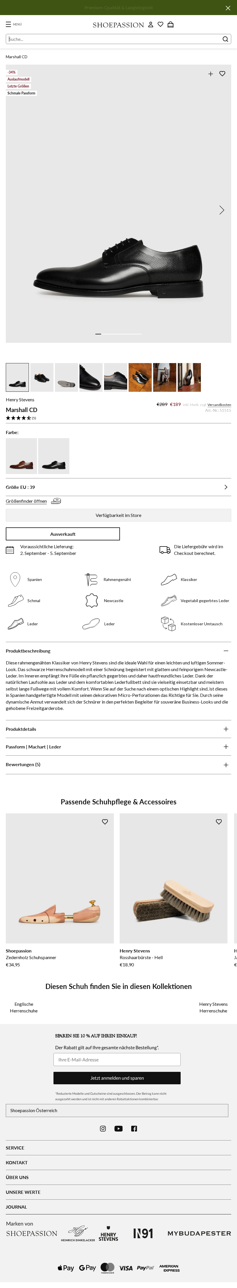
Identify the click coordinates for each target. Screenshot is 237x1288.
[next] (221, 210)
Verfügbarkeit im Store (118, 515)
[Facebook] (134, 1129)
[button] (118, 418)
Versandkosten (219, 404)
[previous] (16, 210)
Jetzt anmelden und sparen (117, 1078)
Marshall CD (16, 56)
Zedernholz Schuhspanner (31, 957)
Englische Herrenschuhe (24, 1007)
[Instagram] (103, 1129)
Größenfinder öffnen (26, 501)
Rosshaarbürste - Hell (141, 957)
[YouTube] (118, 1129)
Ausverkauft (62, 534)
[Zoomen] (210, 74)
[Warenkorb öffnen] (170, 24)
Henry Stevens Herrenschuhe (213, 1007)
